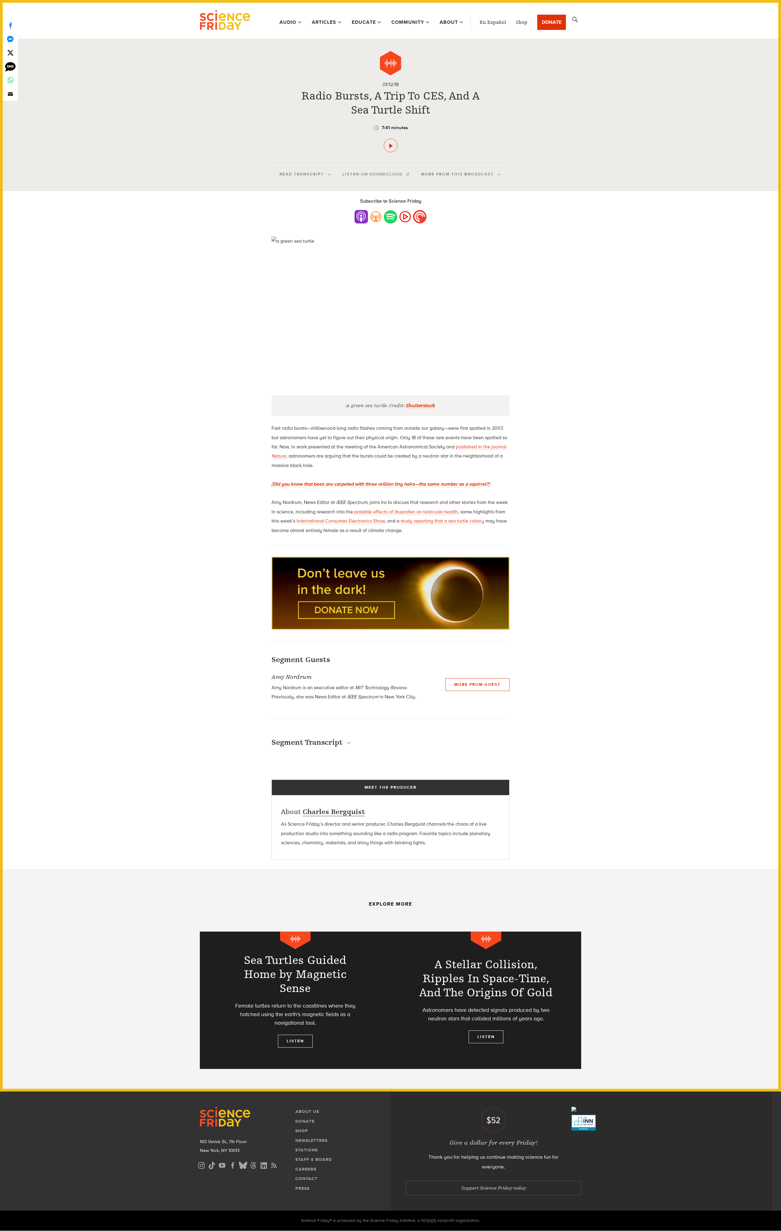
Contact (306, 1178)
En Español (493, 22)
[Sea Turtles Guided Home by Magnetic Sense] (295, 1000)
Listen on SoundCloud (372, 174)
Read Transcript (301, 174)
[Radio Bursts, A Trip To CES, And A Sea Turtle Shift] (391, 145)
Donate (551, 22)
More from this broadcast (457, 174)
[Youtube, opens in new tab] (222, 1164)
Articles (324, 22)
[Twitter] (10, 53)
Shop (521, 22)
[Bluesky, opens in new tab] (242, 1164)
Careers (305, 1169)
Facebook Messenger (10, 39)
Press (302, 1188)
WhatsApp (10, 80)
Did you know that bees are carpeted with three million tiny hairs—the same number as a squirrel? (380, 484)
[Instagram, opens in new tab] (201, 1164)
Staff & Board (313, 1159)
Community (407, 22)
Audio (287, 22)
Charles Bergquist (334, 812)
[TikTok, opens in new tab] (211, 1164)
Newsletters (311, 1140)
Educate (364, 22)
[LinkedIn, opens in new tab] (263, 1164)
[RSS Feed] (274, 1164)
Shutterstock (420, 405)
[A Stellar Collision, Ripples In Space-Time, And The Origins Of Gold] (485, 1000)
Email (10, 94)
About (449, 22)
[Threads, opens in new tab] (253, 1164)
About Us (307, 1111)
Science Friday (225, 20)
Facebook (10, 25)
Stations (306, 1150)
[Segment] (390, 63)
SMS (10, 66)
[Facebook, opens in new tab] (232, 1164)
